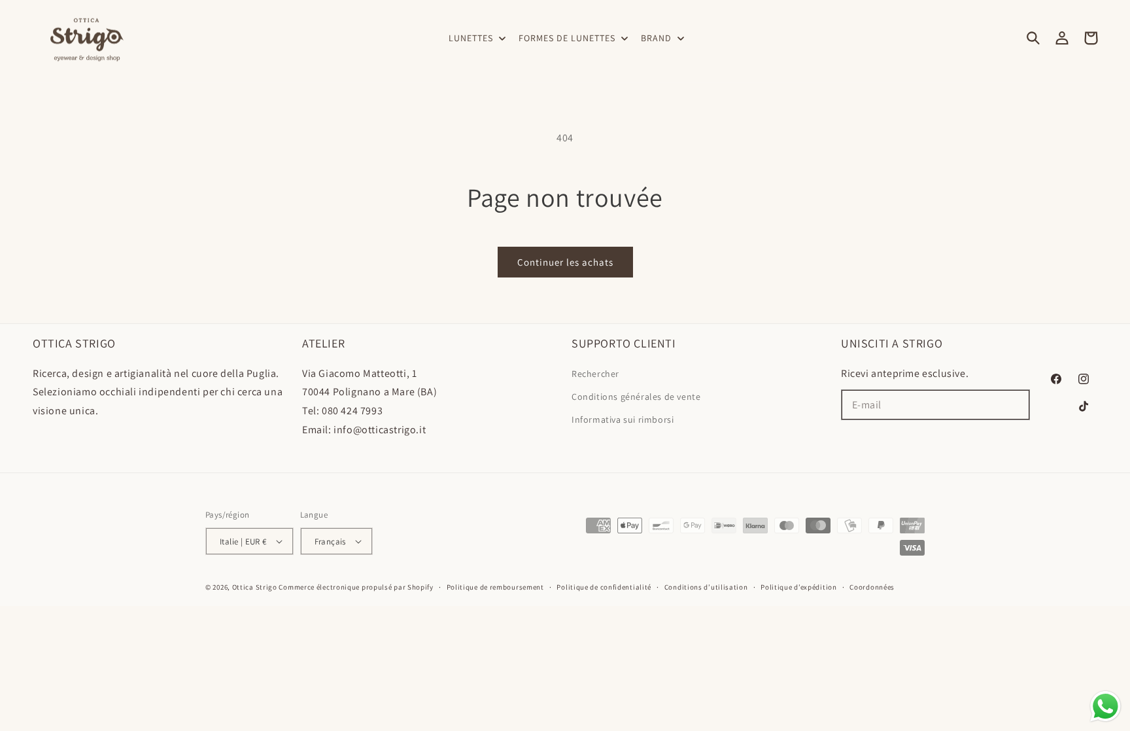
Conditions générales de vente (636, 396)
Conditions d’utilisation (706, 587)
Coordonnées (872, 587)
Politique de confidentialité (603, 587)
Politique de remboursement (495, 587)
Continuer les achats (565, 262)
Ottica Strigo (254, 587)
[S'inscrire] (1015, 404)
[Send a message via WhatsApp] (1105, 706)
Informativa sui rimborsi (623, 419)
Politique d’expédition (798, 587)
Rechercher (595, 374)
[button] (476, 38)
